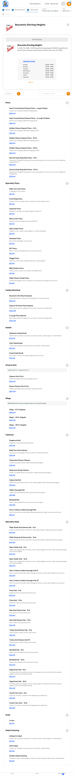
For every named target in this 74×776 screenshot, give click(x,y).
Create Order (33, 10)
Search (6, 10)
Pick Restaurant (19, 10)
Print (31, 82)
